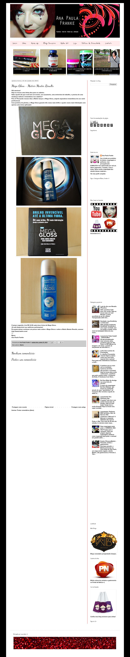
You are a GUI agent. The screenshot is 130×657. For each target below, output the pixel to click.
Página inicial (49, 407)
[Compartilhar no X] (59, 342)
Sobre (24, 43)
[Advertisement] (105, 101)
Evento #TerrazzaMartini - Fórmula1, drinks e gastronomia (108, 442)
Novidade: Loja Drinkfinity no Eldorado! (108, 322)
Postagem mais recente (19, 407)
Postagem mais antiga (79, 407)
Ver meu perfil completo (98, 174)
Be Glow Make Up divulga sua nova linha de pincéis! (108, 382)
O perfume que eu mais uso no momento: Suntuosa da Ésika (107, 367)
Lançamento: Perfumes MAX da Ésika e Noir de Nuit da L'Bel (107, 413)
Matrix (22, 345)
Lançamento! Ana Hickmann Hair (105, 397)
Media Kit (64, 43)
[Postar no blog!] (57, 342)
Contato (108, 43)
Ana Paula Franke (107, 155)
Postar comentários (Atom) (25, 410)
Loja (75, 43)
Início (15, 43)
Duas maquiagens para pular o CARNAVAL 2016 (107, 427)
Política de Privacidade (91, 43)
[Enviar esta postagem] (51, 342)
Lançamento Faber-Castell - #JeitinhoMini (108, 336)
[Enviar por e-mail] (55, 342)
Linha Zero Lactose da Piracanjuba (107, 351)
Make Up (34, 43)
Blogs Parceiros (49, 43)
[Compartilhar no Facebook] (61, 342)
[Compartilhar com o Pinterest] (63, 342)
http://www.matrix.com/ (19, 331)
